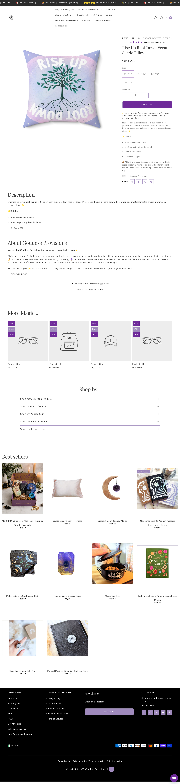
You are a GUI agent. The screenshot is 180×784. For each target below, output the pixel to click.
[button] (90, 289)
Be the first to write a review (90, 289)
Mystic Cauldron (112, 596)
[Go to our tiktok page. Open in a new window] (156, 712)
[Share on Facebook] (138, 181)
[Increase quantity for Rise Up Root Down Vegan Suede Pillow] (146, 95)
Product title (14, 364)
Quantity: (126, 89)
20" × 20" (128, 82)
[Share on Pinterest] (151, 181)
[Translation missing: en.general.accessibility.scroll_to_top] (111, 769)
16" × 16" (142, 74)
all (132, 38)
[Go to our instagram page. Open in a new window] (150, 712)
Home (125, 38)
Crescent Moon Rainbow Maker (112, 521)
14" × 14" (128, 74)
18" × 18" (155, 74)
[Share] (132, 181)
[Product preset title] (28, 341)
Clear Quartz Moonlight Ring (22, 671)
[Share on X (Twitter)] (144, 181)
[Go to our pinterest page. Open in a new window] (169, 712)
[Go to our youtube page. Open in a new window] (163, 712)
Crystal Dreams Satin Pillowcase (67, 521)
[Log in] (161, 17)
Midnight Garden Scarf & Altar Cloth (22, 596)
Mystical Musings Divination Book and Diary (67, 671)
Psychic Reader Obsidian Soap (67, 596)
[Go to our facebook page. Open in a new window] (144, 712)
